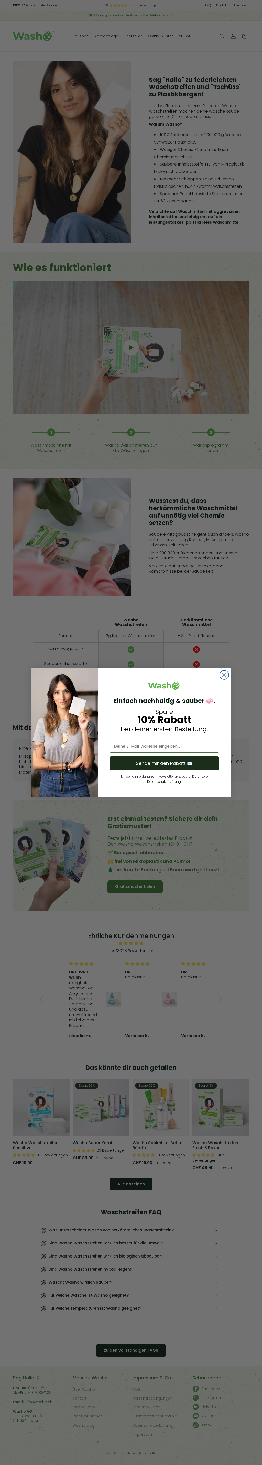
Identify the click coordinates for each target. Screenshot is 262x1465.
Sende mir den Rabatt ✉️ (164, 763)
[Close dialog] (224, 674)
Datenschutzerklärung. (164, 781)
